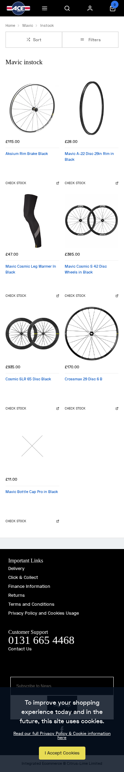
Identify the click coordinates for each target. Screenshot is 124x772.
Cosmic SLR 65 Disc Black (28, 379)
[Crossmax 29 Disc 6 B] (91, 333)
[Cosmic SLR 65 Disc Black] (32, 333)
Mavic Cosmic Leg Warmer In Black (31, 269)
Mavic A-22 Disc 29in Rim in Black (89, 156)
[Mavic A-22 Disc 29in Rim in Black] (91, 108)
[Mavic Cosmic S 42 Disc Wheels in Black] (91, 221)
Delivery (16, 568)
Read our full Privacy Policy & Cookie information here (62, 735)
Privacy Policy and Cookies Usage (43, 613)
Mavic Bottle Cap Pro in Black (32, 491)
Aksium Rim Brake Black (27, 153)
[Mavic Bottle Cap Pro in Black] (32, 446)
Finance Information (29, 586)
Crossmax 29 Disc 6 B (83, 379)
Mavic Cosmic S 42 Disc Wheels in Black (86, 269)
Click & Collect (23, 577)
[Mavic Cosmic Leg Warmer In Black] (32, 221)
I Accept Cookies (62, 753)
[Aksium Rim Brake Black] (32, 108)
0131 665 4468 (41, 640)
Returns (16, 595)
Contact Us (20, 649)
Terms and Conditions (31, 604)
